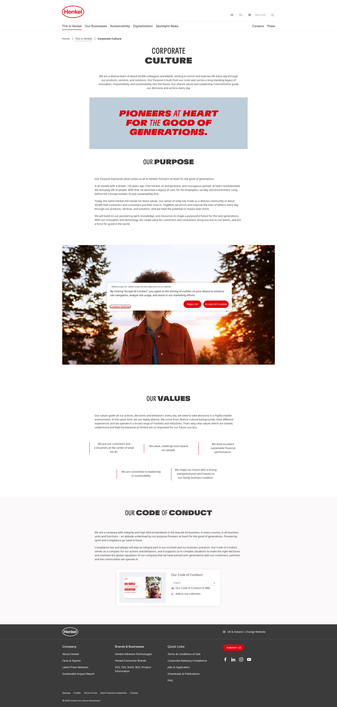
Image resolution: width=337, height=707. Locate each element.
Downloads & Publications (184, 674)
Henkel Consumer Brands (130, 660)
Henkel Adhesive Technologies (133, 654)
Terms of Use (90, 692)
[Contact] (232, 15)
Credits (77, 692)
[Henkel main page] (73, 11)
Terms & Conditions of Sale (184, 654)
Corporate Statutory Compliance (187, 660)
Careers (258, 26)
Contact (231, 648)
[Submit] (272, 15)
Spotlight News (167, 26)
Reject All (192, 304)
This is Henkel (72, 26)
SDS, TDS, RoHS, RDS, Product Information (133, 669)
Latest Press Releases (75, 667)
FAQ (170, 680)
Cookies (134, 692)
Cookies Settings (120, 306)
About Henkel (70, 654)
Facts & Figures (71, 660)
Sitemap (66, 692)
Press (271, 26)
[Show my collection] (241, 15)
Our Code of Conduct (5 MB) (193, 588)
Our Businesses (96, 26)
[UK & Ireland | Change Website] (249, 15)
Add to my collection (188, 594)
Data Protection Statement (113, 692)
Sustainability (120, 26)
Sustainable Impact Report (78, 674)
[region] (169, 297)
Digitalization (143, 26)
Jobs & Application (179, 667)
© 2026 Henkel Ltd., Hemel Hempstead (81, 701)
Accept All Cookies (216, 304)
